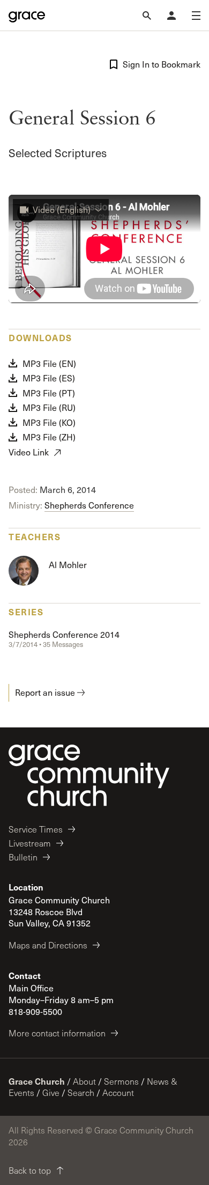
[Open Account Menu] (171, 15)
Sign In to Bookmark (161, 64)
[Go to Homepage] (27, 15)
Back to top (30, 1170)
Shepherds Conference (89, 505)
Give (50, 1092)
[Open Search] (146, 15)
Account (118, 1092)
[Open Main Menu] (196, 15)
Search (81, 1092)
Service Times (36, 829)
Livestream (30, 843)
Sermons (121, 1081)
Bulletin (23, 857)
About (84, 1081)
